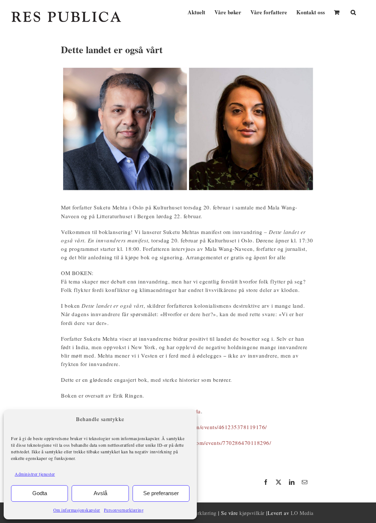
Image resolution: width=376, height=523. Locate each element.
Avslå (100, 493)
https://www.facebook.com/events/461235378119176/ (200, 427)
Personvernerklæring (124, 510)
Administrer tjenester (35, 474)
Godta (39, 493)
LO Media (302, 512)
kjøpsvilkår (252, 512)
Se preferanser (161, 493)
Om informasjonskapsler (76, 510)
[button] (353, 11)
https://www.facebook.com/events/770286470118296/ (204, 442)
